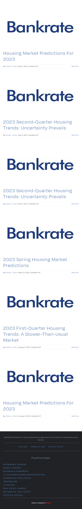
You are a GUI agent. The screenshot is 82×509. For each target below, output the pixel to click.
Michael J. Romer (11, 66)
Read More (75, 66)
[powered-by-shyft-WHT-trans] (41, 502)
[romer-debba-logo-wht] (16, 3)
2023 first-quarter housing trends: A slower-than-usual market (35, 334)
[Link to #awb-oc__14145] (78, 5)
